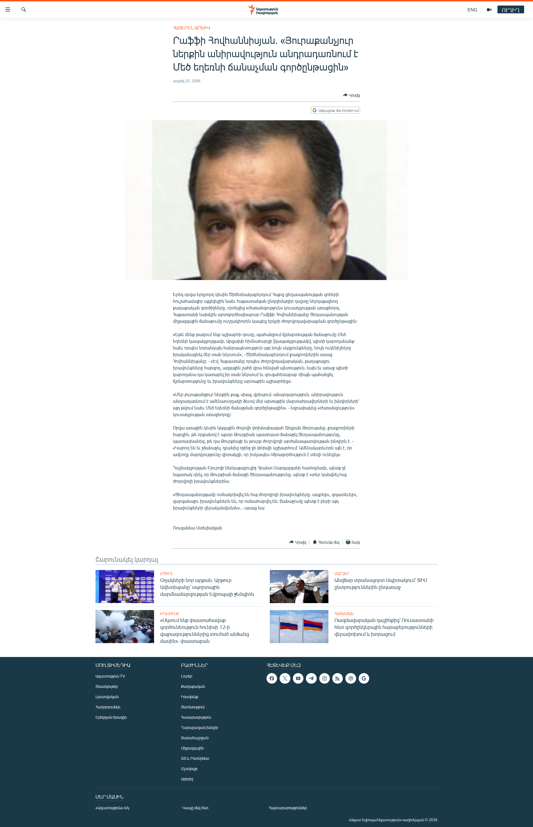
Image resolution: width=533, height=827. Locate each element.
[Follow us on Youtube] (298, 678)
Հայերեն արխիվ (191, 27)
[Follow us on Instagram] (324, 678)
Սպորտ (166, 573)
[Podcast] (350, 678)
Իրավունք (169, 613)
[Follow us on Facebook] (271, 678)
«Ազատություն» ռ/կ (112, 807)
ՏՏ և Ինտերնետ (195, 758)
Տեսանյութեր (106, 686)
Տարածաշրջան (194, 737)
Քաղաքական (193, 686)
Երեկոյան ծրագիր (111, 717)
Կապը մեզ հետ (195, 807)
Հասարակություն (196, 717)
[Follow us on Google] (364, 678)
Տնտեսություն (193, 706)
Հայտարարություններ (288, 807)
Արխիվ (187, 778)
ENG (472, 9)
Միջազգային (192, 748)
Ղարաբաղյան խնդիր (199, 727)
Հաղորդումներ (107, 706)
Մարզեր (342, 573)
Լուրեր (186, 676)
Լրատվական (107, 696)
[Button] (351, 95)
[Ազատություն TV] (489, 10)
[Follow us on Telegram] (311, 678)
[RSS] (337, 678)
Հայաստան (344, 613)
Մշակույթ (189, 768)
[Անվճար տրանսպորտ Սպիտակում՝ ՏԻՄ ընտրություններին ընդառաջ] (299, 586)
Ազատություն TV (110, 676)
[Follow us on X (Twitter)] (285, 678)
